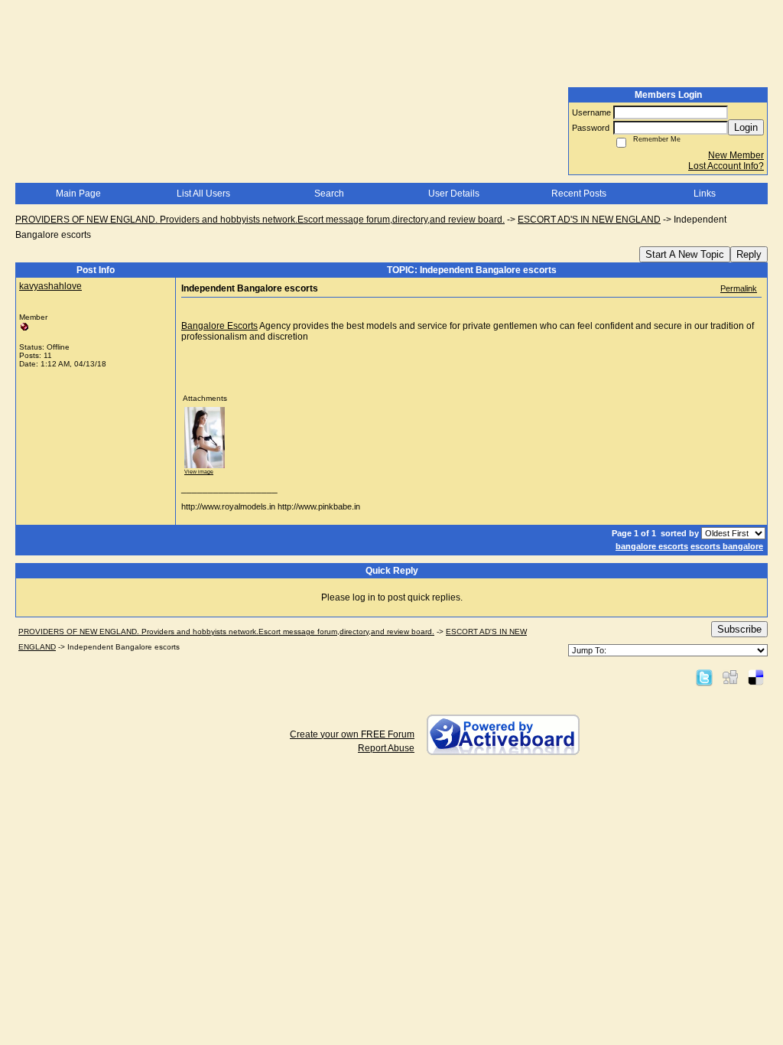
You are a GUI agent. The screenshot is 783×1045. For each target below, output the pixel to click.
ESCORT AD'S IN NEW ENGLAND (589, 219)
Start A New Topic (684, 254)
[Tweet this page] (704, 677)
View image (198, 471)
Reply (749, 254)
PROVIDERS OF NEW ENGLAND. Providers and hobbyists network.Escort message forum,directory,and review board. (260, 219)
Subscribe (739, 629)
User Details (453, 193)
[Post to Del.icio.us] (756, 677)
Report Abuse (386, 748)
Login (746, 127)
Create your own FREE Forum (352, 734)
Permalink (738, 288)
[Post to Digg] (730, 677)
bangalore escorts (652, 546)
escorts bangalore (726, 546)
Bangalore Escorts (219, 326)
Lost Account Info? (726, 166)
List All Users (203, 193)
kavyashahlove (50, 286)
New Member (736, 155)
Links (705, 193)
